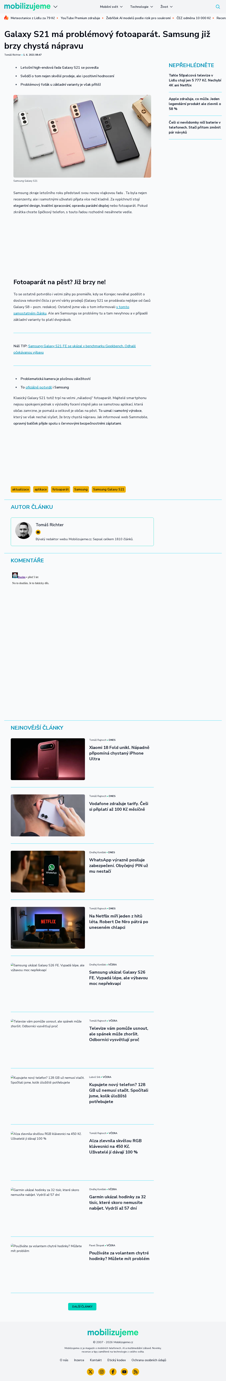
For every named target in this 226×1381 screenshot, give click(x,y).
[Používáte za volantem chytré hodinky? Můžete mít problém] (48, 1265)
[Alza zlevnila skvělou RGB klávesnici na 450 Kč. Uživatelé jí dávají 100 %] (48, 1152)
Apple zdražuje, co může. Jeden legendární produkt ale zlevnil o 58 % (195, 103)
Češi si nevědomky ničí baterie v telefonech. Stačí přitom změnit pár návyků (195, 127)
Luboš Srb (94, 1077)
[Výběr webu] (55, 6)
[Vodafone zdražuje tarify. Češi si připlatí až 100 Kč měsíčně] (48, 815)
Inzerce (79, 1360)
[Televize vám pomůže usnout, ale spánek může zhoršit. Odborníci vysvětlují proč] (48, 1040)
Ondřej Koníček (97, 852)
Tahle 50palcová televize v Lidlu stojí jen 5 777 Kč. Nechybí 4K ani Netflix (195, 80)
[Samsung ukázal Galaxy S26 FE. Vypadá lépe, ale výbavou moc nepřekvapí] (48, 984)
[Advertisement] (82, 244)
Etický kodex (116, 1360)
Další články (82, 1307)
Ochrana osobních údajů (149, 1360)
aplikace (41, 489)
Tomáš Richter (12, 54)
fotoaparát (60, 489)
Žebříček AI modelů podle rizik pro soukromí (138, 18)
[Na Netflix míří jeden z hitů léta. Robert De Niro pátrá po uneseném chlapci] (48, 928)
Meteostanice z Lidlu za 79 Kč (33, 18)
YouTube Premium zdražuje (80, 18)
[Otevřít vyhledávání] (218, 7)
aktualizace (20, 489)
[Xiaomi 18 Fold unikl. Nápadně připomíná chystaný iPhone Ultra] (48, 759)
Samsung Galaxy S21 (108, 489)
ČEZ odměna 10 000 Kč (194, 18)
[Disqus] (113, 615)
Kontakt (96, 1360)
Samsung (81, 489)
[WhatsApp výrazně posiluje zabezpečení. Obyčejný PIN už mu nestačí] (48, 872)
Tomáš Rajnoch (97, 740)
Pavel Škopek (96, 1245)
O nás (64, 1360)
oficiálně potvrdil (39, 387)
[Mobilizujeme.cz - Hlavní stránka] (27, 7)
